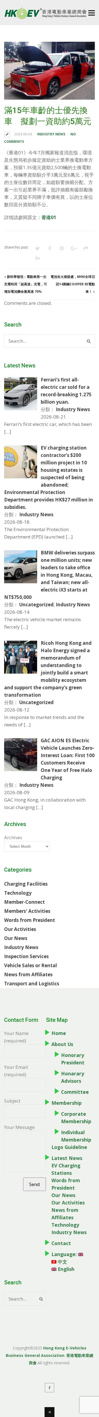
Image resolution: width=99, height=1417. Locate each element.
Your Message (19, 1127)
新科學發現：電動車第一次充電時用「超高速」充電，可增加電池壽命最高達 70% (25, 284)
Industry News (51, 134)
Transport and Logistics (31, 983)
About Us (62, 1044)
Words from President (29, 920)
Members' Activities (27, 911)
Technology (18, 893)
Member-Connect (24, 902)
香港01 (49, 217)
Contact (61, 1243)
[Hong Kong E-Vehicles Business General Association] (45, 17)
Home (58, 1033)
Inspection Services (26, 956)
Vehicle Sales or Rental (30, 965)
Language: (64, 1254)
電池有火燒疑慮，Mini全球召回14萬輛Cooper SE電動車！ (73, 284)
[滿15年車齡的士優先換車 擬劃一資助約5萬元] (49, 71)
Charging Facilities (26, 884)
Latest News (66, 1158)
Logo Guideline (69, 1147)
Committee (75, 1092)
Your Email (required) (16, 1071)
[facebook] (49, 1387)
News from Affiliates (28, 974)
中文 (61, 1261)
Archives (13, 837)
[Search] (88, 341)
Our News (15, 938)
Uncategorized (36, 604)
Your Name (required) (16, 1037)
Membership (66, 1103)
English (65, 1269)
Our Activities (20, 929)
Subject (12, 1101)
